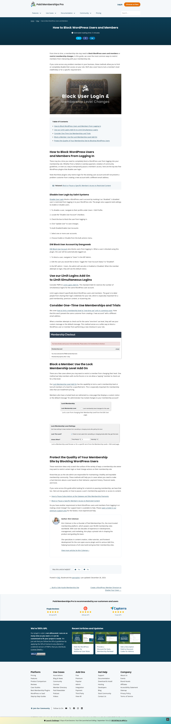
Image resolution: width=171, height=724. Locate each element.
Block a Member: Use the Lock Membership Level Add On (75, 137)
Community (84, 13)
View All (78, 696)
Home (32, 21)
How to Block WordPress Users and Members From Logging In (77, 126)
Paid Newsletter (59, 690)
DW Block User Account (58, 249)
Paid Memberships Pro (57, 3)
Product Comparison (38, 681)
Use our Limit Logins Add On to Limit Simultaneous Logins (76, 130)
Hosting (101, 684)
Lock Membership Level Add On (65, 384)
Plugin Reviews (53, 609)
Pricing (98, 13)
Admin (78, 684)
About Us (124, 675)
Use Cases (50, 13)
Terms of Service (127, 696)
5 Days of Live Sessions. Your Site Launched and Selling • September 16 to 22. (86, 721)
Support (101, 675)
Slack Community (104, 693)
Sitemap (124, 690)
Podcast (56, 693)
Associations (58, 675)
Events (123, 678)
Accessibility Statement (129, 687)
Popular (78, 681)
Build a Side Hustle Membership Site (64, 587)
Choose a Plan (132, 4)
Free (77, 675)
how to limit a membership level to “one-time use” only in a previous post (84, 310)
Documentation (67, 13)
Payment (79, 690)
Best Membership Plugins (40, 690)
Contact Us (102, 696)
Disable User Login (57, 199)
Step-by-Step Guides (38, 696)
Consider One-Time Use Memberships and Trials (72, 133)
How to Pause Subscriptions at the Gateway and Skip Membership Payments (80, 496)
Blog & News (58, 678)
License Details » (37, 649)
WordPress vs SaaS (38, 693)
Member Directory (60, 687)
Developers (102, 687)
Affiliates (124, 684)
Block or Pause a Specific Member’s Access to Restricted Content (87, 186)
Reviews (34, 684)
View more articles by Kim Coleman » (75, 550)
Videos (55, 696)
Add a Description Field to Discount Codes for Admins (127, 649)
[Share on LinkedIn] (92, 38)
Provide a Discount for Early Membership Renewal (105, 649)
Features (35, 13)
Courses (56, 684)
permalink (76, 578)
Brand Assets (125, 681)
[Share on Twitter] (79, 38)
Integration (80, 687)
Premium (79, 678)
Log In (119, 4)
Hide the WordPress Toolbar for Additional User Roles (82, 649)
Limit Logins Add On (70, 285)
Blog (37, 21)
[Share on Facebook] (85, 38)
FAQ (58, 578)
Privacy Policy (126, 693)
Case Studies (35, 687)
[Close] (167, 719)
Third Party (80, 693)
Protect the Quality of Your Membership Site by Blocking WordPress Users (82, 141)
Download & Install (105, 681)
